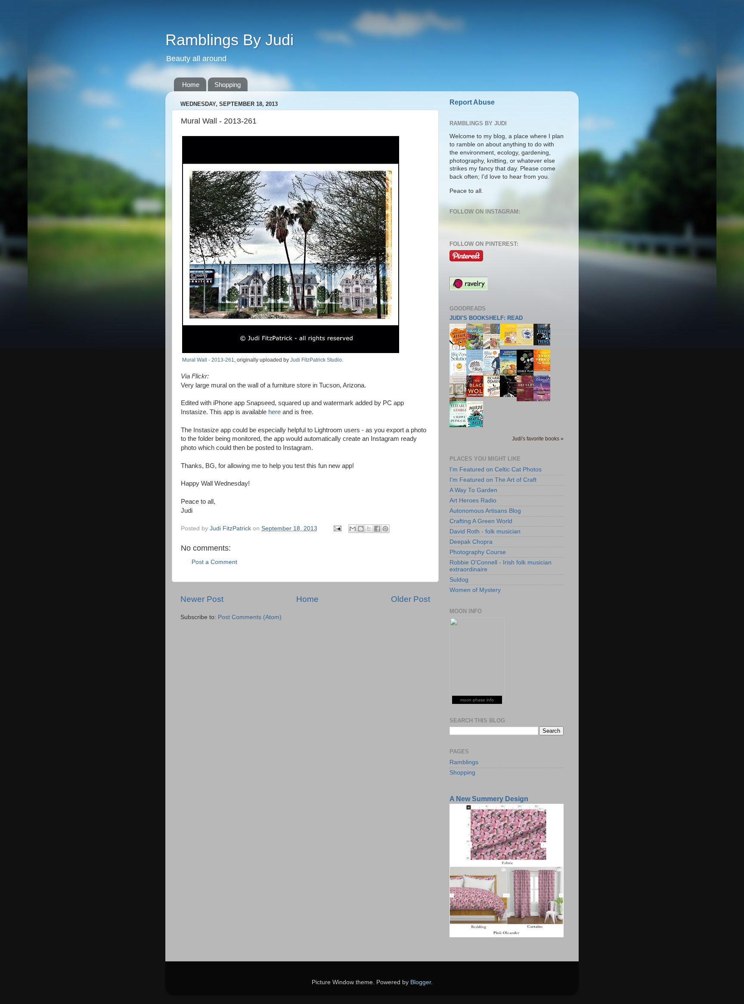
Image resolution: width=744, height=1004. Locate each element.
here (274, 412)
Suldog (459, 579)
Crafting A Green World (481, 521)
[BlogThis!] (360, 528)
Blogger (420, 982)
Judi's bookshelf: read (486, 318)
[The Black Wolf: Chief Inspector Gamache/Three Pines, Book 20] (477, 395)
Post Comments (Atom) (250, 617)
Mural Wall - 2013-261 (208, 360)
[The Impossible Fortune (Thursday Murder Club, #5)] (494, 395)
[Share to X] (369, 528)
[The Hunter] (544, 369)
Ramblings (464, 762)
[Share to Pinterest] (385, 528)
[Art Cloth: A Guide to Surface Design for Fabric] (527, 399)
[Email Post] (337, 528)
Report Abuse (472, 102)
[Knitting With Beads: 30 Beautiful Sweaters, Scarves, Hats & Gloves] (494, 347)
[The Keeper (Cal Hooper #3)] (544, 343)
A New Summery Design (489, 799)
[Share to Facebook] (377, 528)
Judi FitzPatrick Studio (316, 360)
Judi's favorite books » (538, 439)
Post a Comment (214, 562)
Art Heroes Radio (473, 500)
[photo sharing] (290, 350)
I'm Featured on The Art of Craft (493, 480)
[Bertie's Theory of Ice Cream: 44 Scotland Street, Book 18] (510, 343)
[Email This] (352, 528)
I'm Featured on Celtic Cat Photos (496, 469)
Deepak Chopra (471, 542)
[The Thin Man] (510, 395)
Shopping (227, 84)
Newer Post (201, 599)
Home (190, 84)
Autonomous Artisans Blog (485, 511)
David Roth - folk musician (485, 531)
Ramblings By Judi (229, 40)
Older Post (410, 599)
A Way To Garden (473, 490)
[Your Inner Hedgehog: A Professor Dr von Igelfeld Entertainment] (527, 343)
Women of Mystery (475, 590)
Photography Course (478, 552)
